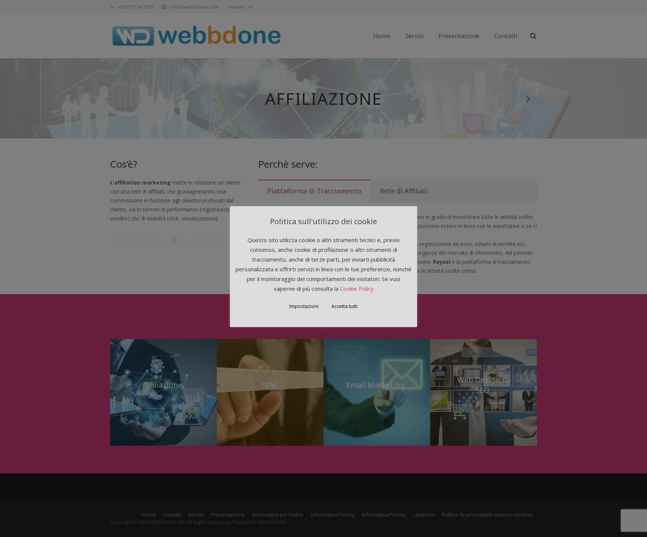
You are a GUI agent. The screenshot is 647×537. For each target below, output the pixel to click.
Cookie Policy (357, 288)
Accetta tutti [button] (344, 306)
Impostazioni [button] (304, 306)
